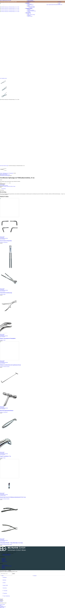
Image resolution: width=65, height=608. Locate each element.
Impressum (3, 568)
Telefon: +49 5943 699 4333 (7, 554)
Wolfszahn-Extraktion (30, 4)
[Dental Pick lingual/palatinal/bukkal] (9, 386)
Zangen (28, 5)
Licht (28, 13)
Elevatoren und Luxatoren (31, 6)
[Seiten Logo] (2, 6)
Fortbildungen (4, 558)
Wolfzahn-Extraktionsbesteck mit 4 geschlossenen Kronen (10, 364)
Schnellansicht (2, 237)
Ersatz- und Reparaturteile (31, 1)
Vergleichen (5, 593)
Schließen (1, 599)
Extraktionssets (5, 242)
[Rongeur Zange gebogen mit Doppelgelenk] (9, 314)
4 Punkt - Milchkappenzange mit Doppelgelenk (6, 173)
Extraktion (4, 165)
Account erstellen (2, 604)
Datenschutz (3, 567)
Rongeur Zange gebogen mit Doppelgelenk (8, 338)
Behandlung (3, 559)
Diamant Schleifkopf (30, 0)
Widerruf (3, 566)
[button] (2, 336)
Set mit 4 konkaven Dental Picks (6, 240)
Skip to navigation (2, 0)
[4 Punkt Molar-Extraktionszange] (9, 268)
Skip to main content (8, 0)
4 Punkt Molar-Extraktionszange (4, 175)
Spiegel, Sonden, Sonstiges (31, 14)
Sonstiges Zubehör (4, 561)
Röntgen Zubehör (29, 16)
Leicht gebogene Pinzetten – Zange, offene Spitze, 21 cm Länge (11, 542)
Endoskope (29, 15)
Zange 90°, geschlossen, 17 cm (5, 456)
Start (0, 165)
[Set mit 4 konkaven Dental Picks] (9, 216)
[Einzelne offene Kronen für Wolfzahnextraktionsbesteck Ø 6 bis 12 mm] (9, 477)
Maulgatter (28, 9)
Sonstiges (28, 11)
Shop (2, 165)
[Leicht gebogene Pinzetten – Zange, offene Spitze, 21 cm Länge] (9, 518)
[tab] (4, 188)
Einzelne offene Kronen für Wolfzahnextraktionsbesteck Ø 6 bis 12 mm (13, 497)
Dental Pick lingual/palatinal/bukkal (6, 410)
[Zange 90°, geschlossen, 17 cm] (9, 432)
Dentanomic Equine (32, 7)
